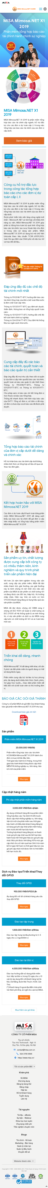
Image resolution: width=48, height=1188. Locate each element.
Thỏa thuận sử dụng (31, 1169)
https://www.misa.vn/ (26, 1057)
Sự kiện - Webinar (24, 1118)
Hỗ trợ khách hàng (24, 1093)
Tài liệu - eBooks (24, 1115)
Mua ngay (24, 779)
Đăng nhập (24, 1087)
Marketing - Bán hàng (24, 1143)
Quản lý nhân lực (24, 1146)
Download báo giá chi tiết (24, 712)
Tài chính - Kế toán (24, 1140)
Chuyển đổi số (24, 1152)
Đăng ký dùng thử (24, 1084)
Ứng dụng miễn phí (24, 1124)
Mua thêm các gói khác (25, 1010)
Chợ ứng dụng (24, 1081)
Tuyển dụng (24, 1095)
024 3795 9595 (26, 1053)
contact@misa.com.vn (26, 1049)
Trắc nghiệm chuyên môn (24, 1127)
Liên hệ (24, 1098)
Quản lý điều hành (24, 1149)
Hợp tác (24, 1090)
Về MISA (24, 1078)
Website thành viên (22, 1161)
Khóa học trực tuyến (24, 1121)
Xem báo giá (24, 140)
